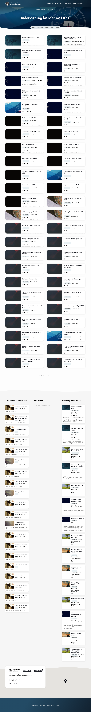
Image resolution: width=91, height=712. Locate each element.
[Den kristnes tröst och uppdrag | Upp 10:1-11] (13, 336)
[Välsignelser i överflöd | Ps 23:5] (13, 134)
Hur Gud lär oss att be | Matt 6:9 (73, 104)
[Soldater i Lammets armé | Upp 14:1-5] (54, 295)
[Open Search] (85, 4)
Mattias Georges (75, 454)
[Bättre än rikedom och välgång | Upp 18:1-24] (54, 269)
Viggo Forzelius (75, 602)
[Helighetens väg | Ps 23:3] (13, 161)
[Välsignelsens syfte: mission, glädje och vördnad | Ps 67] (66, 650)
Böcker (46, 27)
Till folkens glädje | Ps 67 (29, 212)
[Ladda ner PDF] (27, 42)
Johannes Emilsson (76, 572)
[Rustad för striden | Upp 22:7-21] (13, 228)
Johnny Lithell (51, 9)
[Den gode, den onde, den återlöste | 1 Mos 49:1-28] (66, 550)
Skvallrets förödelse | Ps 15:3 (30, 37)
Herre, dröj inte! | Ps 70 (77, 485)
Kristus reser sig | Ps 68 (77, 598)
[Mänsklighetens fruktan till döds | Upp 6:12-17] (54, 363)
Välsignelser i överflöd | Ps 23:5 (31, 131)
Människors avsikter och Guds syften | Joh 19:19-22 (72, 38)
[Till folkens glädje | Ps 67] (13, 215)
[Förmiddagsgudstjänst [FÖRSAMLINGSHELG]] (9, 429)
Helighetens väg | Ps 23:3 (29, 158)
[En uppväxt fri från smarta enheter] (13, 107)
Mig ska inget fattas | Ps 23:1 (72, 185)
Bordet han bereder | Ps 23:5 (72, 131)
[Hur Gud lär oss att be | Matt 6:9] (54, 107)
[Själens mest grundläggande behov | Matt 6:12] (54, 67)
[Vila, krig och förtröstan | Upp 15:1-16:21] (54, 282)
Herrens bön (74, 506)
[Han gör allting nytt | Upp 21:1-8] (13, 242)
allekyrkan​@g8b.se (14, 683)
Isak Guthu (80, 539)
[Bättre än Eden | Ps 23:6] (13, 121)
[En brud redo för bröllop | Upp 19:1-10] (13, 269)
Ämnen (33, 27)
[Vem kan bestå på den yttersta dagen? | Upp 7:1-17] (13, 363)
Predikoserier (40, 27)
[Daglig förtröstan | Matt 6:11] (13, 81)
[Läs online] (23, 42)
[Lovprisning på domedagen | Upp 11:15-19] (13, 322)
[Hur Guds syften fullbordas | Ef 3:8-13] (54, 201)
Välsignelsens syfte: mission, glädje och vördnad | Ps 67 (76, 651)
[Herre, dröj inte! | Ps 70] (66, 486)
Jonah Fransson (75, 639)
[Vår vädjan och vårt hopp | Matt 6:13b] (54, 54)
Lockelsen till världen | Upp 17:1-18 (32, 279)
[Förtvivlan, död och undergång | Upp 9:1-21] (13, 349)
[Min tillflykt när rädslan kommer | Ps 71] (66, 450)
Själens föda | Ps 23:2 (28, 185)
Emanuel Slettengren (76, 557)
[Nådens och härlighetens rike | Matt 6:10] (13, 94)
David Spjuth (81, 654)
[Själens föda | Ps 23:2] (13, 188)
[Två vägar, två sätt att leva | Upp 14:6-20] (13, 295)
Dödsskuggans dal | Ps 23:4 (72, 145)
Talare (51, 27)
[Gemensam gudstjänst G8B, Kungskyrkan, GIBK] (9, 417)
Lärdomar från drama (76, 413)
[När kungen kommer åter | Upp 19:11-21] (54, 255)
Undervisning (67, 3)
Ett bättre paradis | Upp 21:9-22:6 (73, 225)
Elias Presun (74, 489)
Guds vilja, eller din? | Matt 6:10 (72, 77)
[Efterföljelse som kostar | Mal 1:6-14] (54, 215)
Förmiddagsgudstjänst (21, 406)
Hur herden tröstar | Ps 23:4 (30, 145)
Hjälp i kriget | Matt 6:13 (29, 64)
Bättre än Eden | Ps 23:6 (29, 118)
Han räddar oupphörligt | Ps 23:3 (73, 158)
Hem (37, 9)
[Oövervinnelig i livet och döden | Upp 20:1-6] (13, 255)
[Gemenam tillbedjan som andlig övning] (54, 336)
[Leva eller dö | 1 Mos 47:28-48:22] (66, 568)
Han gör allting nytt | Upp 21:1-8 (31, 239)
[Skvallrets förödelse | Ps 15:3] (13, 40)
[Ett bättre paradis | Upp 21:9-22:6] (54, 228)
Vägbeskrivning (38, 670)
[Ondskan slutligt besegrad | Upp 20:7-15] (54, 242)
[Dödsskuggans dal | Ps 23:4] (54, 148)
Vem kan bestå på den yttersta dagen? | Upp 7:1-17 (31, 360)
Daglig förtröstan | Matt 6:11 (30, 77)
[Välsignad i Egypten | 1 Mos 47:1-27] (66, 584)
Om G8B (48, 3)
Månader (57, 27)
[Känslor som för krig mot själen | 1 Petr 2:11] (13, 54)
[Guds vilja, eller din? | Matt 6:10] (54, 81)
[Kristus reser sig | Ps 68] (66, 599)
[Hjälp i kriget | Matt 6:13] (13, 67)
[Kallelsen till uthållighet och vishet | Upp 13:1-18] (13, 309)
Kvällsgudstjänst (19, 460)
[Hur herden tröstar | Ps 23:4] (13, 148)
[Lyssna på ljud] (26, 42)
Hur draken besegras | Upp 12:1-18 (74, 306)
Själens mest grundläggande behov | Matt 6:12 (72, 64)
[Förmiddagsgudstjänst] (9, 407)
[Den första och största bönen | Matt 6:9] (54, 94)
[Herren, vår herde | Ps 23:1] (13, 201)
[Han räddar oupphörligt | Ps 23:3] (54, 161)
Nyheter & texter (78, 3)
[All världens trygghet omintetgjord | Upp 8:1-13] (54, 349)
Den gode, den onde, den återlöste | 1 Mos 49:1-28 (76, 551)
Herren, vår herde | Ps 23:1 (30, 198)
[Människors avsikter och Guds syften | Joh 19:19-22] (54, 40)
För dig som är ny (57, 3)
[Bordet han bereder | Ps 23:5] (54, 134)
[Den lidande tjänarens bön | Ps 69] (66, 536)
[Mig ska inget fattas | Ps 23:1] (54, 188)
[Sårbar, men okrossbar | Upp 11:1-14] (54, 322)
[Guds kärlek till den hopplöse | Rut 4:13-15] (54, 175)
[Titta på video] (24, 42)
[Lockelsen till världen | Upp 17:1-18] (13, 282)
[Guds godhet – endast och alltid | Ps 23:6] (54, 121)
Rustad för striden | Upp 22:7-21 (31, 225)
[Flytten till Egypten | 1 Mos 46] (66, 634)
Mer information (27, 670)
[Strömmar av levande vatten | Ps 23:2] (13, 175)
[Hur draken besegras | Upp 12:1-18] (54, 309)
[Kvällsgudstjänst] (9, 461)
